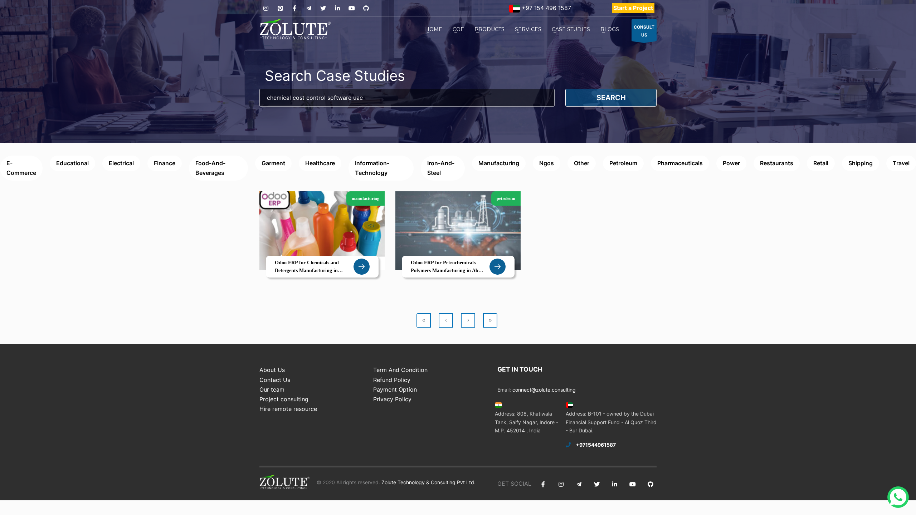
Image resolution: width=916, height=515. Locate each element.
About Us (272, 369)
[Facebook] (294, 8)
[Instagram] (265, 8)
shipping (860, 163)
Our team (271, 389)
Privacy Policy (392, 399)
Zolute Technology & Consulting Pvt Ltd (427, 482)
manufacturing (498, 163)
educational (72, 163)
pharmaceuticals (680, 163)
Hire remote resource (288, 408)
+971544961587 (596, 445)
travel (901, 163)
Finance (164, 163)
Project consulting (283, 399)
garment (273, 163)
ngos (546, 163)
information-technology (372, 168)
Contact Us (274, 379)
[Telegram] (308, 8)
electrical (121, 163)
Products (489, 29)
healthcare (320, 163)
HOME (433, 29)
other (581, 163)
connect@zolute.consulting (544, 390)
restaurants (776, 163)
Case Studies (571, 29)
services (528, 29)
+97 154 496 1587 (545, 7)
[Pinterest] (280, 8)
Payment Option (395, 389)
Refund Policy (391, 379)
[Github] (366, 8)
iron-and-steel (440, 168)
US (644, 31)
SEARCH (611, 97)
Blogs (609, 29)
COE (458, 29)
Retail (820, 163)
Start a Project (633, 7)
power (731, 163)
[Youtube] (351, 8)
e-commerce (21, 168)
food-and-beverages (210, 168)
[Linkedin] (337, 8)
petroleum (623, 163)
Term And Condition (400, 369)
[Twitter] (323, 8)
